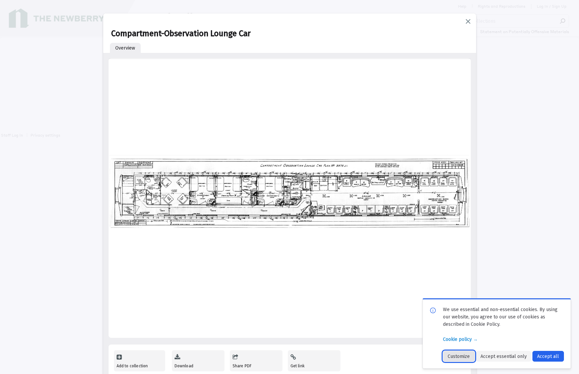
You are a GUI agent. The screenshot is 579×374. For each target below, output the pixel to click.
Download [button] (184, 366)
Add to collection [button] (132, 366)
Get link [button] (298, 366)
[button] (468, 21)
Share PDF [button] (242, 366)
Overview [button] (125, 48)
